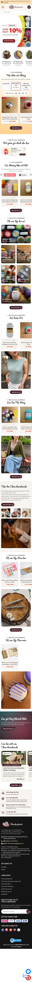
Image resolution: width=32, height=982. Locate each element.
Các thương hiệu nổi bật (16, 165)
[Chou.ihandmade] (12, 824)
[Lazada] (14, 929)
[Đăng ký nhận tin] (28, 911)
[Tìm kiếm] (29, 12)
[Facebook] (2, 929)
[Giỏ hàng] (29, 7)
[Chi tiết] (25, 148)
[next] (31, 175)
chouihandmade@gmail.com (15, 843)
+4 (13, 424)
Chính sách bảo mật (6, 878)
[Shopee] (10, 929)
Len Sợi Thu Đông (16, 402)
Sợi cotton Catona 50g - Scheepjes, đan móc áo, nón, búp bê (10, 344)
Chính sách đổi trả (6, 884)
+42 (14, 340)
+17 (14, 197)
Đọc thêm (19, 779)
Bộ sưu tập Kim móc (16, 640)
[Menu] (3, 7)
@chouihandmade (6, 734)
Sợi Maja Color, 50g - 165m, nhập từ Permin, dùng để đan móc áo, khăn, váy (10, 118)
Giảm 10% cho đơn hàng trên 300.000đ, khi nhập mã (17, 2)
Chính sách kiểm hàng (7, 886)
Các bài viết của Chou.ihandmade (9, 745)
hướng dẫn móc (15, 765)
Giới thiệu (4, 867)
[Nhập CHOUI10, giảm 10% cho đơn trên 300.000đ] (16, 31)
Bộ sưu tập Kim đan (16, 558)
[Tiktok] (18, 929)
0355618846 (14, 841)
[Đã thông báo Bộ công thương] (15, 940)
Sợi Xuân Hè (16, 318)
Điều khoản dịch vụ (6, 891)
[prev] (1, 175)
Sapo (19, 946)
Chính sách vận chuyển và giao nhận (11, 881)
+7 (13, 114)
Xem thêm (14, 785)
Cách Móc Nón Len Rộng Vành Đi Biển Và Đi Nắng (13, 769)
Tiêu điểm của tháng (16, 75)
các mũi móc (7, 765)
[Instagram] (6, 929)
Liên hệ (3, 869)
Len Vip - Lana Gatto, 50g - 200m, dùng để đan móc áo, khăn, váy (10, 428)
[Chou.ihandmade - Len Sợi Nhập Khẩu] (16, 7)
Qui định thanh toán (6, 889)
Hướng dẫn (4, 894)
